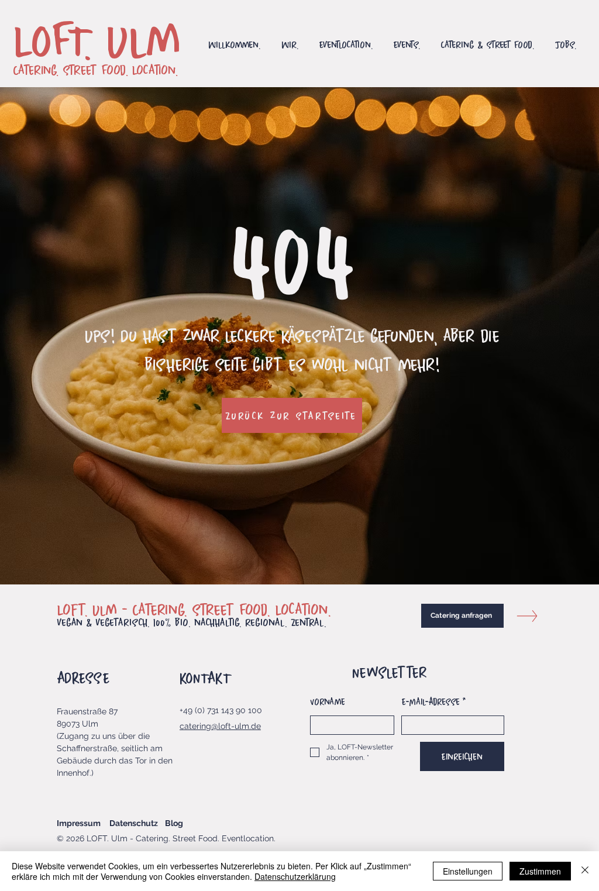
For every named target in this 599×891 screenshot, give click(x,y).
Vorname (327, 701)
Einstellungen (468, 871)
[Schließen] (585, 871)
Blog (174, 823)
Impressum (79, 823)
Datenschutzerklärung (295, 876)
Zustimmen (540, 871)
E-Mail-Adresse (433, 701)
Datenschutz (133, 823)
